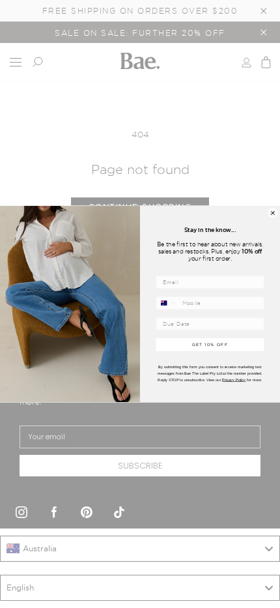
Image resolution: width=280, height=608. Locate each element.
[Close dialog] (273, 213)
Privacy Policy (233, 380)
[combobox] (167, 303)
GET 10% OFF (210, 344)
